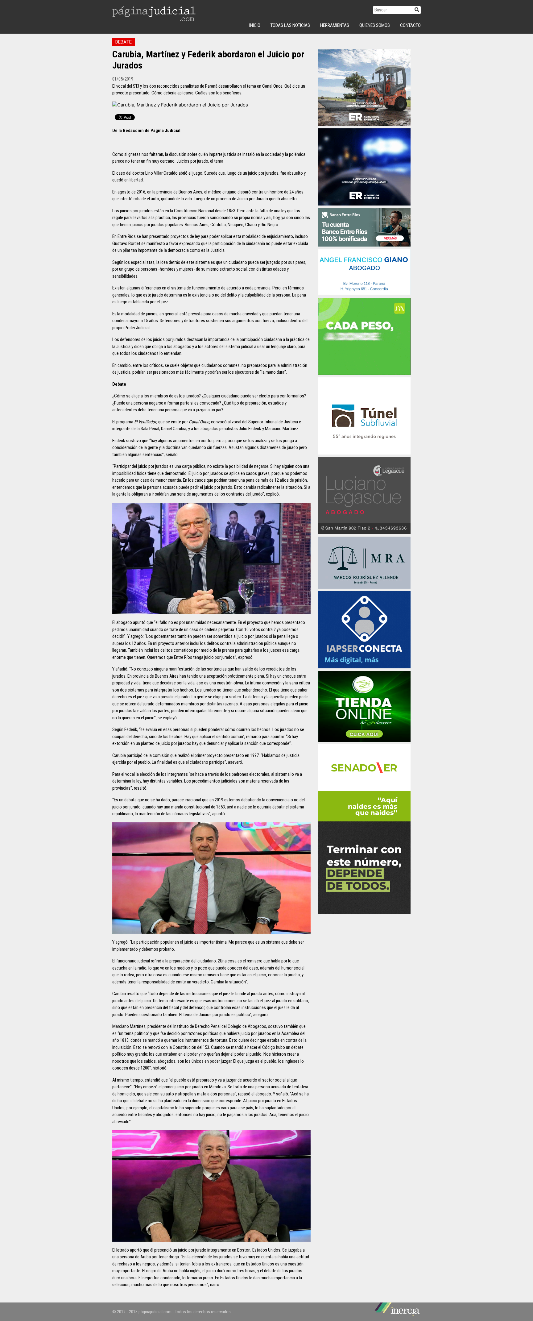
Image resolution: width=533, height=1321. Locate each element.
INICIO (254, 25)
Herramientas (334, 25)
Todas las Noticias (290, 25)
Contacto (410, 25)
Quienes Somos (374, 25)
